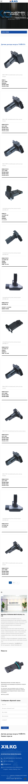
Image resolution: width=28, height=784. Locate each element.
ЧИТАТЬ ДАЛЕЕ (5, 694)
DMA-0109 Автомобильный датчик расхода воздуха (12, 387)
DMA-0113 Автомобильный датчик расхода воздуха (12, 474)
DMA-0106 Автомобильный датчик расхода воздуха (12, 563)
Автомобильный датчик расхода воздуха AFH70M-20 (11, 298)
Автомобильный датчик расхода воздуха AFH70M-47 (11, 209)
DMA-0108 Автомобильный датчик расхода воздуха (12, 164)
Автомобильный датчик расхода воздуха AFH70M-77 (11, 342)
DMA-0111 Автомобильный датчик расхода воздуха (14, 431)
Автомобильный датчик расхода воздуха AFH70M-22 (11, 519)
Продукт (7, 17)
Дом (3, 17)
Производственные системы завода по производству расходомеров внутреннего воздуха (13, 683)
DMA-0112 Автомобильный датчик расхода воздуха (12, 120)
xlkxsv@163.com (7, 764)
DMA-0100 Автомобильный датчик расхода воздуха (12, 75)
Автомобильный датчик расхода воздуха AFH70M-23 (11, 253)
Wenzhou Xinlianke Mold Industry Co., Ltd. (17, 776)
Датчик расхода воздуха (15, 17)
